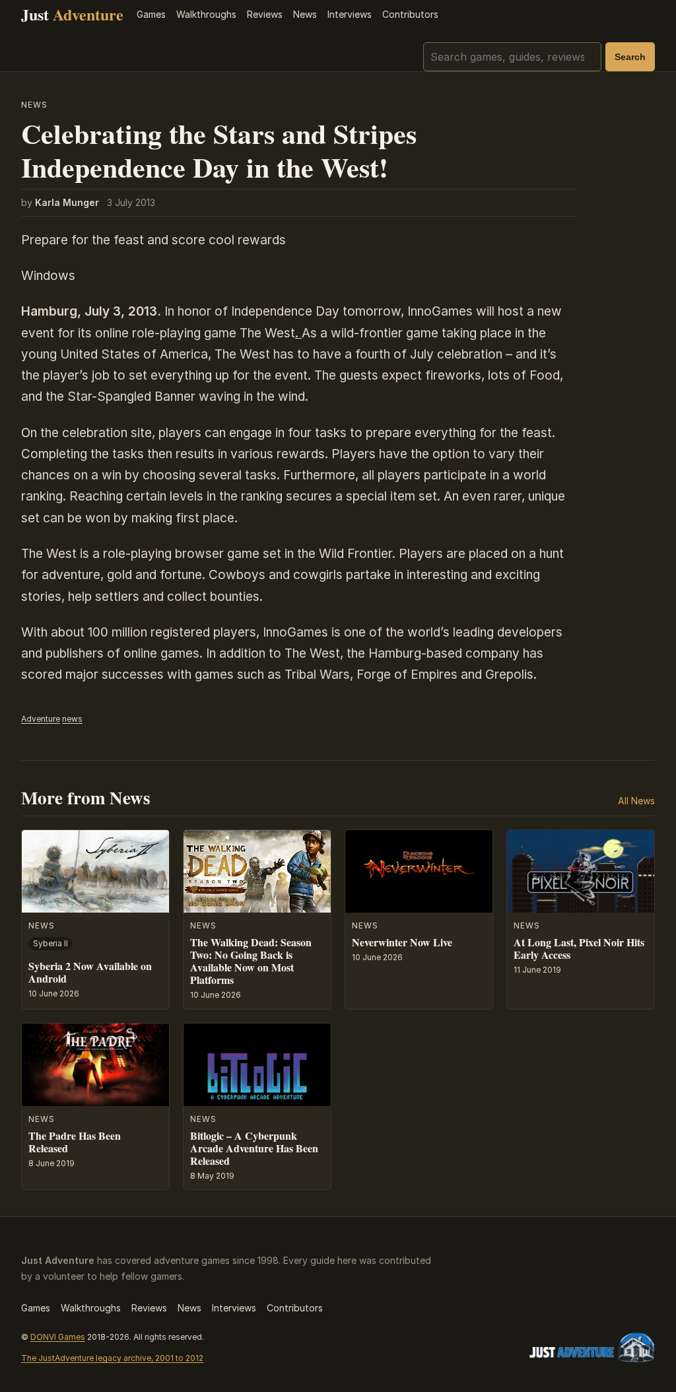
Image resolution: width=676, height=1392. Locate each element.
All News (636, 800)
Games (151, 14)
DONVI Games (57, 1337)
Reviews (265, 14)
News (305, 14)
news (72, 719)
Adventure (40, 719)
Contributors (410, 14)
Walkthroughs (206, 14)
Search (630, 57)
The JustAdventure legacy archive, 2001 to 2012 (112, 1358)
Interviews (349, 14)
